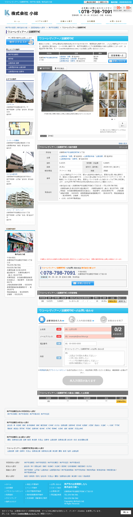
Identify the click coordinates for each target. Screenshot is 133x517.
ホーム (8, 484)
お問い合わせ (56, 484)
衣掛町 (18, 425)
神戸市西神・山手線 (31, 470)
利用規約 (43, 370)
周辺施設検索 (56, 495)
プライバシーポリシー (58, 370)
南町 (24, 425)
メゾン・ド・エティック (15, 210)
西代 (37, 476)
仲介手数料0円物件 (34, 491)
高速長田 (86, 476)
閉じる (125, 512)
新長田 (31, 476)
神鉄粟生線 (111, 470)
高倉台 (97, 425)
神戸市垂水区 (35, 414)
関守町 (55, 58)
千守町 (117, 425)
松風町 (84, 425)
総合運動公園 (83, 440)
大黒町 (91, 425)
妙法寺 (9, 425)
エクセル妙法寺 (11, 174)
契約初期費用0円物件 (35, 495)
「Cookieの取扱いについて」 (26, 514)
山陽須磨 (73, 59)
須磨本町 (71, 425)
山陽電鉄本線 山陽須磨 (17, 67)
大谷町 (57, 466)
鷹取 (9, 440)
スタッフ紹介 (56, 488)
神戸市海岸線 (80, 470)
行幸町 (51, 425)
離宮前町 (44, 425)
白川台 (57, 425)
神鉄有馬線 (91, 470)
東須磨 (34, 440)
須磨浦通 (64, 425)
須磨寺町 (35, 429)
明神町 (54, 429)
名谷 (75, 440)
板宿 (29, 440)
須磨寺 (72, 61)
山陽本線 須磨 (13, 63)
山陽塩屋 (75, 451)
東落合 (16, 429)
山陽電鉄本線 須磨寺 (16, 71)
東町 (38, 425)
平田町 (28, 429)
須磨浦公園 (62, 440)
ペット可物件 (32, 488)
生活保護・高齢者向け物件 (37, 498)
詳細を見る (112, 301)
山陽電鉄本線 (64, 59)
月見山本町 (79, 429)
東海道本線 (101, 470)
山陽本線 (62, 57)
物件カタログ (11, 502)
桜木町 (42, 429)
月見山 (40, 440)
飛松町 (9, 429)
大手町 (48, 429)
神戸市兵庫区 (12, 414)
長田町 (63, 466)
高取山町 (37, 466)
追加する (122, 301)
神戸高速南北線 (30, 472)
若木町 (78, 425)
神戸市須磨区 (48, 58)
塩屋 (69, 451)
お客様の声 (55, 491)
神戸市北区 (45, 414)
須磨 (68, 57)
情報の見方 (123, 143)
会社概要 (9, 488)
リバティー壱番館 (12, 140)
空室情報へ (116, 55)
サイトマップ (11, 498)
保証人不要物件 (33, 484)
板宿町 (71, 429)
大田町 (60, 429)
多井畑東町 (31, 425)
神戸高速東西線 (67, 470)
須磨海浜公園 (17, 440)
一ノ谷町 (110, 425)
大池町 (103, 425)
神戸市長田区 (24, 414)
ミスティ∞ (10, 104)
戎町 (65, 429)
